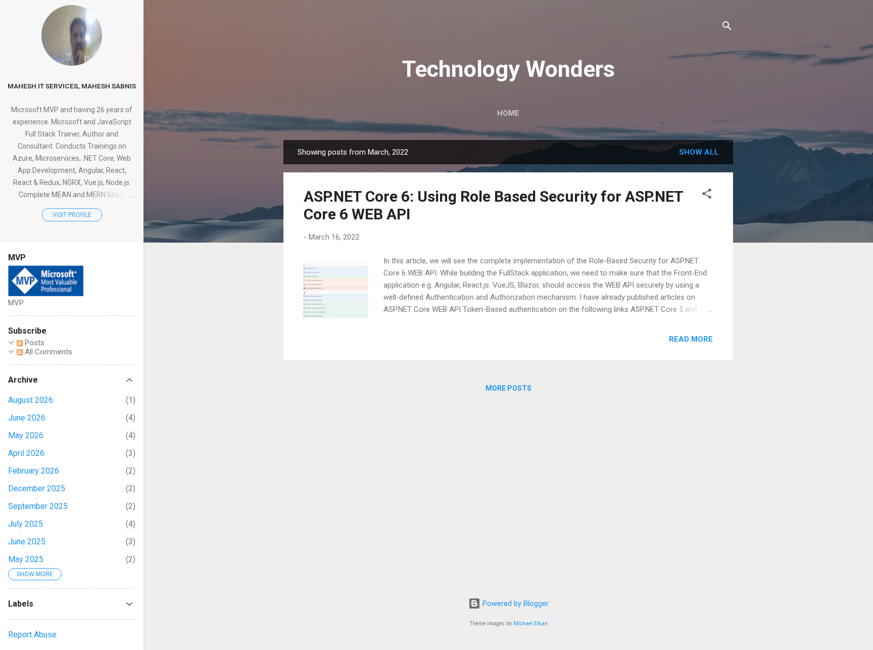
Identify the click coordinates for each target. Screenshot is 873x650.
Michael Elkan (530, 623)
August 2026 (30, 400)
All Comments (47, 351)
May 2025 (25, 559)
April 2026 (26, 453)
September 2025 (38, 506)
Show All (699, 152)
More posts (508, 388)
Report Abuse (32, 634)
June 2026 (26, 418)
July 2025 (25, 524)
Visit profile (72, 214)
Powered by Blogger (514, 603)
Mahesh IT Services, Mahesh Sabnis (72, 86)
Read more (691, 339)
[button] (707, 195)
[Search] (727, 27)
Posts (33, 342)
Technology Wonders (508, 69)
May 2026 (25, 435)
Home (508, 113)
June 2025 (26, 541)
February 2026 (33, 471)
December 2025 (36, 488)
